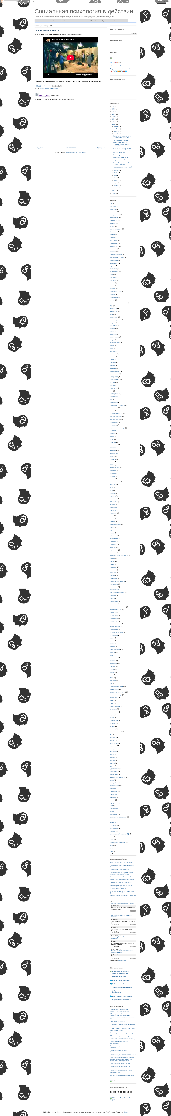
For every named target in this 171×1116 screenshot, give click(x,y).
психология (113, 621)
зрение (112, 345)
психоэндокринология (116, 632)
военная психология (116, 254)
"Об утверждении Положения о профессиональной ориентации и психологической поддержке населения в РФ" (122, 1016)
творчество (113, 737)
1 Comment (46, 86)
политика (113, 595)
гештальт (113, 280)
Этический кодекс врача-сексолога (120, 1063)
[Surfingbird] (126, 71)
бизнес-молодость (115, 229)
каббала (112, 385)
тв (111, 734)
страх (112, 715)
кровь (112, 436)
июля (115, 172)
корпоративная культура (117, 428)
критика (112, 433)
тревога (112, 757)
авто (111, 203)
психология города (116, 624)
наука (112, 516)
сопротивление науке (116, 686)
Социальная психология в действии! (85, 11)
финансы (113, 797)
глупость (113, 288)
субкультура (114, 720)
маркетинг (113, 470)
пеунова (112, 570)
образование (114, 538)
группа (112, 300)
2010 (113, 193)
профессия (113, 612)
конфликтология (115, 419)
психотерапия (114, 629)
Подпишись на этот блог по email (120, 69)
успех (112, 780)
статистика (113, 709)
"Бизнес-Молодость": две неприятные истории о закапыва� (122, 951)
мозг (111, 490)
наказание (113, 510)
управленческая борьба (117, 777)
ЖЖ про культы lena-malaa (120, 980)
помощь (112, 598)
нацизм (112, 519)
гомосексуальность (116, 291)
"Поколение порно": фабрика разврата (121, 882)
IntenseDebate (122, 960)
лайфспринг (113, 445)
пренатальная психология (118, 607)
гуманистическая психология (119, 303)
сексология (113, 663)
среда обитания (115, 706)
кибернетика (114, 396)
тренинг (112, 760)
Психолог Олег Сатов (119, 976)
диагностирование (115, 320)
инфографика (114, 374)
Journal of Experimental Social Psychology (122, 1039)
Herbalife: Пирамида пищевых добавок (122, 903)
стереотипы (113, 712)
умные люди (114, 774)
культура (113, 442)
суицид (112, 726)
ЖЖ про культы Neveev (119, 984)
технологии (113, 751)
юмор (112, 840)
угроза (112, 766)
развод (112, 641)
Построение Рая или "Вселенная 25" (121, 877)
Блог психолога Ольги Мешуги (122, 996)
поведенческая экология (117, 581)
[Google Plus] (124, 71)
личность (113, 459)
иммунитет (113, 354)
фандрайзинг (114, 783)
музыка (112, 504)
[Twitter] (116, 71)
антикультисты (114, 215)
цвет (111, 805)
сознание (113, 680)
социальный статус (116, 695)
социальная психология (117, 692)
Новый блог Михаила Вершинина (98, 21)
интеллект (113, 359)
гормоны (112, 294)
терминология (114, 743)
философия (113, 794)
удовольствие (114, 768)
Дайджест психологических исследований (121, 991)
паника (112, 564)
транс (112, 754)
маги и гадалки (114, 467)
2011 (113, 191)
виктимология (114, 246)
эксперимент (114, 828)
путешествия (114, 635)
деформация (114, 317)
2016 (113, 114)
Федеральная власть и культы (119, 869)
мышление (113, 507)
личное (112, 456)
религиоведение (115, 649)
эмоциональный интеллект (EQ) (119, 834)
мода (111, 487)
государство (114, 297)
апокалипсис (114, 220)
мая (115, 178)
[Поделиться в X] (57, 86)
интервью (113, 362)
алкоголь (113, 209)
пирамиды (113, 572)
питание (112, 575)
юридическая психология (117, 842)
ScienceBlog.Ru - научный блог (122, 987)
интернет (113, 365)
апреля (116, 180)
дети (111, 314)
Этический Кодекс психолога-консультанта (123, 1055)
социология (113, 697)
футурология (114, 803)
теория (112, 740)
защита (112, 340)
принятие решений (115, 609)
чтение (112, 811)
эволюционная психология (118, 817)
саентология (114, 658)
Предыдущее (101, 148)
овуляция (113, 547)
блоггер (112, 234)
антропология (114, 217)
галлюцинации (114, 271)
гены (111, 274)
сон (111, 683)
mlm (111, 851)
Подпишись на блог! (117, 66)
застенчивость (114, 337)
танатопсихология (115, 732)
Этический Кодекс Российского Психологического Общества (119, 1051)
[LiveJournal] (122, 71)
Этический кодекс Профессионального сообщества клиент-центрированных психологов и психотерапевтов (122, 1059)
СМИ (47, 88)
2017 (113, 111)
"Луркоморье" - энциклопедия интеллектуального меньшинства (120, 1010)
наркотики (113, 513)
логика (112, 462)
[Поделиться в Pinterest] (61, 86)
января (116, 188)
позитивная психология (117, 592)
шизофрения (114, 814)
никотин (112, 527)
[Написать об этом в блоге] (55, 86)
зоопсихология (114, 342)
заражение (113, 334)
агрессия (113, 206)
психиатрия (113, 615)
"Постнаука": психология (117, 1021)
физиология (113, 791)
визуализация (114, 243)
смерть (112, 672)
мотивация (113, 499)
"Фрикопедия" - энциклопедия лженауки (122, 1033)
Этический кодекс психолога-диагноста (122, 1075)
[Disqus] (71, 117)
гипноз (112, 286)
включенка (113, 249)
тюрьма (112, 763)
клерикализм (114, 402)
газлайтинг (113, 269)
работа (112, 638)
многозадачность (115, 482)
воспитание (113, 263)
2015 (113, 116)
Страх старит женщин (119, 155)
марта (116, 183)
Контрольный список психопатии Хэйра (122, 879)
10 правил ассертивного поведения (120, 1036)
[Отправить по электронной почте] (53, 86)
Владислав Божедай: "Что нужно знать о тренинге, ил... (121, 159)
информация (114, 376)
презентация (114, 604)
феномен (113, 788)
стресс (112, 717)
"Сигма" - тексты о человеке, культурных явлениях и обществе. (122, 1029)
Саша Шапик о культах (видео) (122, 167)
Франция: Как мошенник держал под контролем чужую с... (121, 144)
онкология (113, 553)
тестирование (114, 749)
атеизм (112, 226)
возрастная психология (117, 257)
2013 (113, 121)
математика (113, 473)
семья (112, 669)
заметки (112, 328)
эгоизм (112, 820)
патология (113, 567)
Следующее (39, 148)
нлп (111, 530)
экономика (113, 825)
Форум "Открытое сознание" (121, 999)
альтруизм (113, 212)
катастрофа (113, 388)
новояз (112, 533)
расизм (112, 644)
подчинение (113, 587)
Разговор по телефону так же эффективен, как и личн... (122, 136)
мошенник (113, 501)
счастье (112, 729)
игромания (113, 351)
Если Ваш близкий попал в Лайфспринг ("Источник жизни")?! (122, 892)
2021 (113, 106)
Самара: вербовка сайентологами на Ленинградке (121, 937)
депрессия (113, 308)
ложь (111, 465)
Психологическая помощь (73, 21)
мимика (112, 476)
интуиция (113, 368)
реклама (112, 646)
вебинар (112, 237)
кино (111, 399)
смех (111, 675)
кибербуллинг (114, 393)
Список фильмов (120, 21)
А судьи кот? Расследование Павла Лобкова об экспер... (122, 149)
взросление (113, 240)
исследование (114, 379)
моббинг (112, 484)
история (112, 382)
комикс (112, 411)
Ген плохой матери (119, 152)
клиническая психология (117, 405)
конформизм (114, 422)
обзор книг (113, 536)
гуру (111, 305)
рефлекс (112, 655)
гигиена (112, 283)
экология (113, 822)
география (113, 277)
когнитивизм (114, 408)
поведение (113, 578)
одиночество (114, 550)
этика (112, 837)
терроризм (113, 746)
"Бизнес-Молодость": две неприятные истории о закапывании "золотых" (121, 873)
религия (112, 652)
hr (110, 848)
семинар (112, 666)
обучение (113, 541)
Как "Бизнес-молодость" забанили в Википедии (121, 916)
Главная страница (43, 21)
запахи (112, 331)
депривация (113, 311)
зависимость (114, 325)
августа (116, 170)
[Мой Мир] (120, 71)
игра (111, 348)
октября (116, 131)
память (112, 561)
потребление (114, 601)
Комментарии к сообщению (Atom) (76, 152)
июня (115, 175)
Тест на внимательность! (120, 140)
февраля (117, 185)
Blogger (126, 1112)
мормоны (113, 496)
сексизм (112, 661)
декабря (116, 126)
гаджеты (112, 266)
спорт (112, 703)
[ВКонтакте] (114, 71)
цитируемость (114, 808)
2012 (113, 124)
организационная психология (119, 555)
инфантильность (115, 371)
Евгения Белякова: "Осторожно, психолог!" (123, 895)
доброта (112, 323)
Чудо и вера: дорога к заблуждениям (121, 862)
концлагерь (113, 425)
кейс (111, 391)
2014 (113, 119)
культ (112, 439)
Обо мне (56, 21)
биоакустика (114, 232)
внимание (43, 88)
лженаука (113, 450)
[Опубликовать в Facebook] (59, 86)
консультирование (115, 416)
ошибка (112, 558)
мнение (112, 479)
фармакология (114, 785)
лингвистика (114, 453)
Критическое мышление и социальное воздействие (120, 972)
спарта (112, 700)
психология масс (115, 626)
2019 (113, 109)
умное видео (54, 88)
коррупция (113, 430)
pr (110, 854)
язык (111, 845)
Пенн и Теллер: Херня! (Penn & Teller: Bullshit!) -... (122, 163)
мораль (112, 493)
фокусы (112, 800)
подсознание (114, 584)
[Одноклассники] (118, 71)
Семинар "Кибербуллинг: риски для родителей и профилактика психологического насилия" (121, 887)
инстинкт (112, 357)
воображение (114, 260)
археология (113, 223)
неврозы (112, 521)
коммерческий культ (116, 413)
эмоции (112, 831)
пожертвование (114, 589)
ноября (116, 129)
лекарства (113, 448)
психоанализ (114, 618)
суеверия (113, 723)
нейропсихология (115, 524)
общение (112, 544)
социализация (114, 689)
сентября (117, 134)
